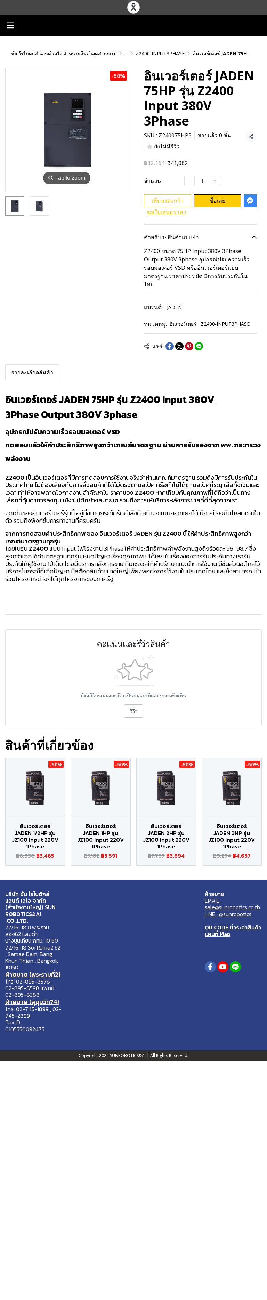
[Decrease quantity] (189, 181)
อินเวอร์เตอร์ (184, 324)
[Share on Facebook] (169, 346)
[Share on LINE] (199, 346)
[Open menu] (10, 25)
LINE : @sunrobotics (228, 914)
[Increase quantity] (215, 181)
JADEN (174, 307)
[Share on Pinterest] (189, 346)
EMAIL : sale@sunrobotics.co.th (232, 903)
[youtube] (222, 966)
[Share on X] (179, 346)
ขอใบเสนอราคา (166, 212)
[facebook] (210, 966)
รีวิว (133, 711)
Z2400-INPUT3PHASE (160, 53)
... (126, 53)
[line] (235, 966)
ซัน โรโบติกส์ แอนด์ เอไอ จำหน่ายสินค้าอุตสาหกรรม (63, 53)
